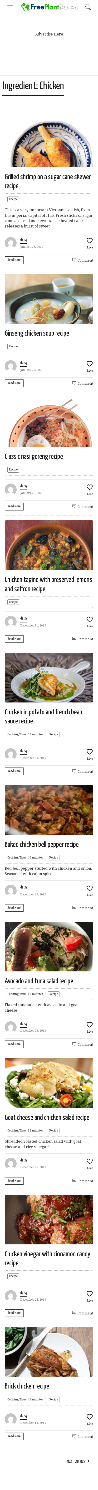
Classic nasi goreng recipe (34, 456)
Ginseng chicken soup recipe (37, 333)
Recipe (13, 199)
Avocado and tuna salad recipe (39, 981)
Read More (14, 260)
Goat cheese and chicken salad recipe (47, 1117)
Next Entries (76, 1462)
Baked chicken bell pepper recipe (42, 844)
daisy (23, 240)
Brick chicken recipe (27, 1386)
